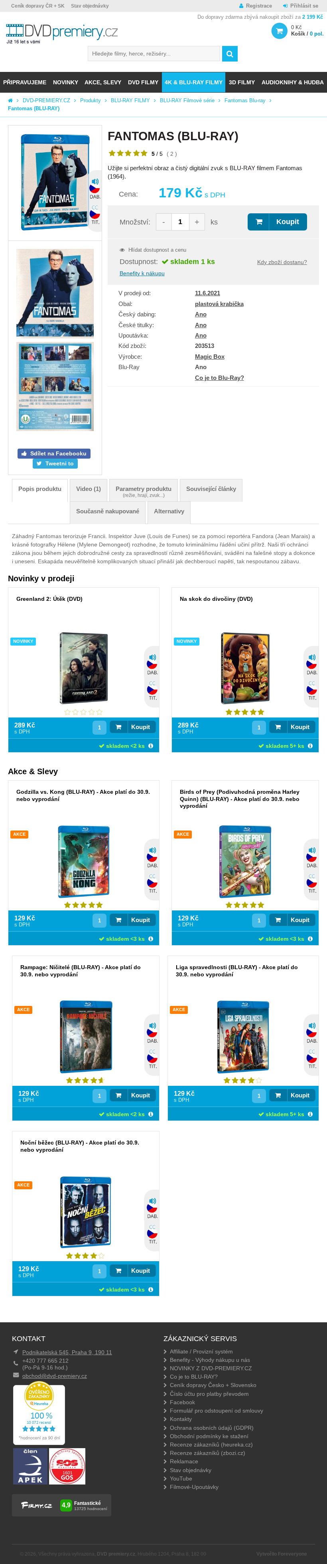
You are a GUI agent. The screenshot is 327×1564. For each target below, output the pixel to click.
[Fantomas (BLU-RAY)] (55, 183)
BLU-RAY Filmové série (187, 100)
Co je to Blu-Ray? (219, 377)
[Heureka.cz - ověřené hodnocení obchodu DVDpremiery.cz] (39, 1443)
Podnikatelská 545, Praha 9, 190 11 (67, 1352)
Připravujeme (24, 82)
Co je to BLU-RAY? (194, 1376)
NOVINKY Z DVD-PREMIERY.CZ (211, 1368)
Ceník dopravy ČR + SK (38, 6)
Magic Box (210, 356)
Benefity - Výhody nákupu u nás (210, 1360)
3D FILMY (242, 82)
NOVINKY (65, 82)
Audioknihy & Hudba (293, 82)
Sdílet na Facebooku (58, 453)
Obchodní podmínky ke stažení (209, 1436)
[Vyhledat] (230, 54)
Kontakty (181, 1419)
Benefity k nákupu (142, 273)
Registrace (259, 6)
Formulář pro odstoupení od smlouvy (216, 1410)
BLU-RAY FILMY (130, 100)
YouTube (181, 1478)
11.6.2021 (207, 293)
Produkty (90, 100)
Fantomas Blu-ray (245, 100)
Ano (201, 314)
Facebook (182, 1402)
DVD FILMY (143, 82)
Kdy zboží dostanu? (282, 262)
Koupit (287, 222)
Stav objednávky (90, 6)
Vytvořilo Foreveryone (281, 1554)
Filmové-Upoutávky (194, 1487)
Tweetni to (59, 463)
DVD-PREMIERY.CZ (46, 100)
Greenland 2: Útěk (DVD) (49, 599)
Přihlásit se (304, 6)
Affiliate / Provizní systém (201, 1351)
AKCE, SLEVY (103, 82)
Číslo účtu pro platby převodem (209, 1394)
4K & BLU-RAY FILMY (194, 82)
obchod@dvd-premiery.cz (54, 1376)
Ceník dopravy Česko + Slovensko (213, 1385)
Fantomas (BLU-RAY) (33, 108)
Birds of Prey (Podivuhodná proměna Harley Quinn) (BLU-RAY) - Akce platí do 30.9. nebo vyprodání (239, 799)
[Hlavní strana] (10, 100)
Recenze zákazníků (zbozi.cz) (207, 1453)
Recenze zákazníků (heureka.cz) (211, 1444)
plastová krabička (219, 303)
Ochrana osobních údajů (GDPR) (212, 1428)
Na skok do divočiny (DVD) (216, 599)
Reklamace (184, 1461)
